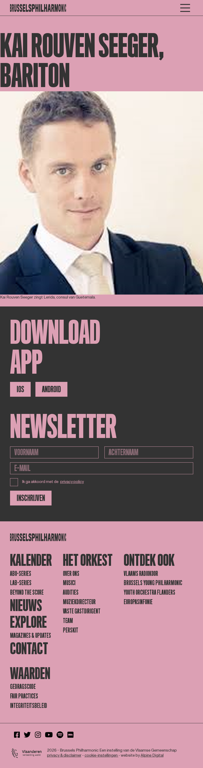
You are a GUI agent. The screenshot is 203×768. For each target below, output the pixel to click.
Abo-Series (20, 573)
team (68, 620)
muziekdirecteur (79, 602)
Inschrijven (31, 498)
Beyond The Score (27, 592)
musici (69, 582)
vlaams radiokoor (141, 573)
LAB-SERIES (20, 582)
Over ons (71, 573)
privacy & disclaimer (64, 755)
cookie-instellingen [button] (101, 755)
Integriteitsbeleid (28, 705)
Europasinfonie (138, 602)
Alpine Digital (152, 755)
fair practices (24, 696)
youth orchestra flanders (149, 592)
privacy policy (72, 482)
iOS (20, 389)
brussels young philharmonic (153, 582)
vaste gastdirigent (81, 611)
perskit (70, 630)
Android (51, 389)
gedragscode (23, 686)
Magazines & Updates (30, 635)
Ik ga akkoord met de (53, 482)
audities (71, 592)
